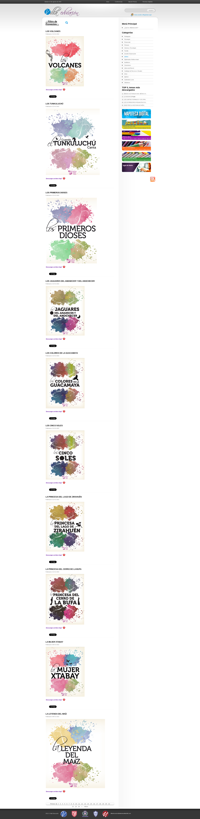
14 (88, 804)
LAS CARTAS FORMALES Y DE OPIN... (134, 99)
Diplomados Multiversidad (131, 59)
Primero (52, 804)
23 (76, 806)
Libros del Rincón (129, 68)
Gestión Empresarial (130, 53)
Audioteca (127, 62)
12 (82, 804)
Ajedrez (126, 76)
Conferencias (118, 1)
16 (94, 804)
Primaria (126, 45)
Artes (125, 74)
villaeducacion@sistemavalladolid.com (121, 813)
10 (76, 804)
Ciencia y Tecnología (130, 48)
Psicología (127, 39)
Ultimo (86, 806)
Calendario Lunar (129, 79)
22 (73, 806)
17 (97, 804)
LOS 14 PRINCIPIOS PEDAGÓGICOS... (134, 102)
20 (106, 804)
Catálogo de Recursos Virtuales (133, 71)
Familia (126, 51)
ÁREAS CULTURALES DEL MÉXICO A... (134, 93)
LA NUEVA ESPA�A (128, 96)
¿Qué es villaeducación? (131, 27)
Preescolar (127, 42)
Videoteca (127, 82)
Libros (126, 56)
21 (109, 804)
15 (91, 804)
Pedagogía (127, 36)
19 (103, 804)
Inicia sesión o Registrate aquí (143, 14)
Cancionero (127, 65)
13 (85, 804)
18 (100, 804)
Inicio (107, 1)
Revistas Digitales (148, 1)
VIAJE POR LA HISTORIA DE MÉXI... (133, 105)
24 (79, 806)
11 (79, 804)
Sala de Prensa (132, 1)
